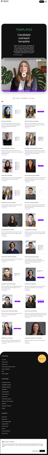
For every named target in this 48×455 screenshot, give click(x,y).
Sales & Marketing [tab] (24, 98)
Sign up (41, 1)
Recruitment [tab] (17, 98)
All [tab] (13, 98)
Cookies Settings (35, 450)
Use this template (18, 54)
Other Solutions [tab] (32, 98)
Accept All (42, 450)
